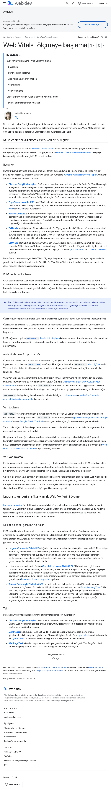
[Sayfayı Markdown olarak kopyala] (99, 45)
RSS (6, 765)
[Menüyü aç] (4, 3)
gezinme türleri (77, 249)
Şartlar (6, 777)
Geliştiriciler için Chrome (14, 728)
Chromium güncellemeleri (15, 732)
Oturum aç (103, 3)
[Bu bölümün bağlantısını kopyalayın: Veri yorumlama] (25, 457)
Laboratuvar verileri (12, 505)
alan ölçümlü (94, 364)
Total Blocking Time (90, 587)
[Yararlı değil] (106, 37)
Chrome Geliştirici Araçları (23, 184)
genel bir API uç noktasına (86, 417)
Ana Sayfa (7, 37)
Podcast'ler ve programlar (15, 741)
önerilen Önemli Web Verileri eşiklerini (74, 152)
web (11, 208)
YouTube (8, 756)
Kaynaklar (29, 37)
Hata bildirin (9, 712)
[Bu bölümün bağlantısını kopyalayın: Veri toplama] (21, 407)
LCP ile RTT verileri (97, 249)
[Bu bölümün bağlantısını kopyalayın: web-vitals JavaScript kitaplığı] (42, 354)
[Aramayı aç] (67, 3)
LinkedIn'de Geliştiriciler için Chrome (20, 760)
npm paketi (83, 635)
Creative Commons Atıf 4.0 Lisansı (53, 667)
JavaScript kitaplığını (43, 338)
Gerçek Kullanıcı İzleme (43, 148)
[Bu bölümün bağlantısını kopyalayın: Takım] (12, 608)
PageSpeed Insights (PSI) (21, 202)
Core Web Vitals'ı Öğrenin (47, 37)
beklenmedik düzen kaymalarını (36, 579)
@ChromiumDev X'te (13, 752)
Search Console (17, 213)
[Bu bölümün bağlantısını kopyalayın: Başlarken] (17, 165)
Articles (8, 11)
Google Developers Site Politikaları (49, 670)
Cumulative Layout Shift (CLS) (77, 381)
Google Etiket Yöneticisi (31, 421)
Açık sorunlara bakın (13, 717)
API (21, 208)
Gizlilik (14, 777)
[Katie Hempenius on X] (16, 118)
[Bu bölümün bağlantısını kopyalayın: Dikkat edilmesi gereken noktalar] (46, 525)
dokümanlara (70, 395)
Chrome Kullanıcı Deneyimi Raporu (81, 174)
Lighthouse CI (18, 638)
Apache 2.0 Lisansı (95, 667)
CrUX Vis (13, 228)
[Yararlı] (102, 37)
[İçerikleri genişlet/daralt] (20, 55)
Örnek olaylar (10, 736)
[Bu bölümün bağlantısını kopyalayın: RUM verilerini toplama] (33, 274)
